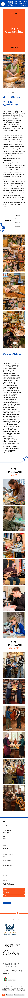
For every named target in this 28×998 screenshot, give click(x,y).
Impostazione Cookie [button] (19, 994)
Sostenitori (5, 836)
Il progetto (5, 825)
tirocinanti (5, 833)
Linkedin (5, 880)
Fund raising (5, 845)
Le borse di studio (7, 830)
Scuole (4, 840)
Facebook (5, 877)
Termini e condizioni (7, 865)
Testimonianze (6, 843)
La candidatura (6, 828)
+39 (9, 860)
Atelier (4, 838)
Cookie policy (6, 867)
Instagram (5, 875)
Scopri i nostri (6, 832)
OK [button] (3, 994)
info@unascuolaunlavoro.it (12, 862)
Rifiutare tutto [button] (9, 994)
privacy (18, 898)
